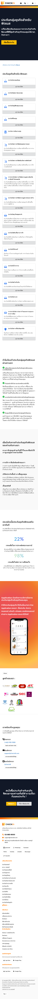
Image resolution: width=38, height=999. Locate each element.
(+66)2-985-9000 (9, 742)
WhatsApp (17, 847)
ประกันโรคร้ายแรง (7, 889)
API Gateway (5, 943)
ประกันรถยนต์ (6, 864)
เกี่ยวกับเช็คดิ (5, 913)
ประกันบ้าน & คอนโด (7, 883)
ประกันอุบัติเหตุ (6, 875)
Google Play (18, 960)
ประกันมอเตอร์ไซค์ (7, 870)
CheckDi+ (7, 856)
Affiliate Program (7, 938)
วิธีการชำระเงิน (6, 921)
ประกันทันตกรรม (6, 894)
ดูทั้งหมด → (5, 905)
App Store (7, 960)
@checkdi (7, 764)
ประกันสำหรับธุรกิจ (7, 902)
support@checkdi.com (11, 753)
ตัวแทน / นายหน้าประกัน (8, 933)
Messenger (27, 852)
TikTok (5, 852)
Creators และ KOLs (7, 949)
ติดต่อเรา (4, 919)
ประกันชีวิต (5, 891)
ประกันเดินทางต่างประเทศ (9, 878)
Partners (4, 935)
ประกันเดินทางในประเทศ (8, 881)
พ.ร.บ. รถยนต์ (6, 867)
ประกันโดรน (5, 900)
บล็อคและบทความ (7, 916)
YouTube (12, 852)
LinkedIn (19, 852)
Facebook (26, 847)
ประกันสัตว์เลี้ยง (6, 897)
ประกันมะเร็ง (5, 886)
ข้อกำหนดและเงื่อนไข (7, 927)
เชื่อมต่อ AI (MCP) (7, 946)
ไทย (4, 994)
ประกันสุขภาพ (6, 873)
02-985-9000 (10, 835)
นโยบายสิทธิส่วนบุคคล (8, 924)
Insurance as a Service (8, 941)
